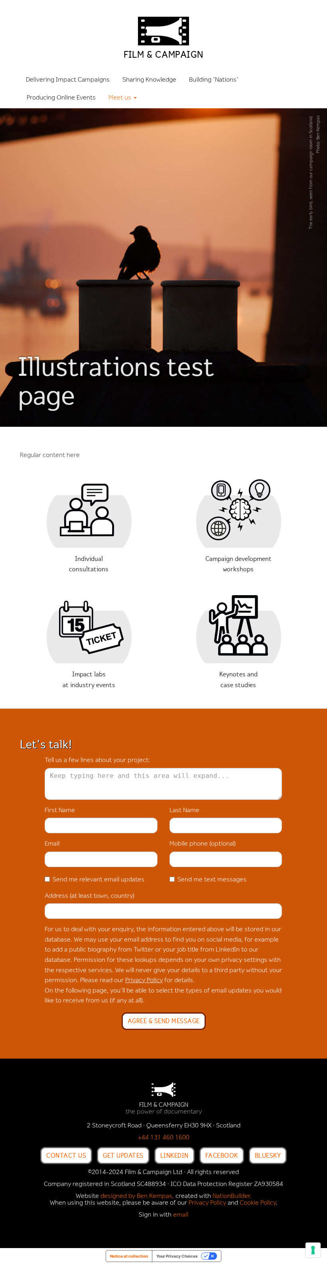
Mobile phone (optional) (202, 844)
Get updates (123, 1155)
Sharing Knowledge (149, 80)
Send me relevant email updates (98, 880)
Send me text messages (211, 880)
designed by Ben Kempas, (137, 1196)
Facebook (221, 1155)
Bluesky (268, 1155)
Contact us (66, 1155)
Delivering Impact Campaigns (68, 80)
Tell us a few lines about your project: (97, 760)
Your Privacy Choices (177, 1256)
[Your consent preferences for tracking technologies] (313, 1250)
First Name (60, 810)
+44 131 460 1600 (163, 1138)
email (180, 1215)
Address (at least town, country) (89, 896)
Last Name (184, 810)
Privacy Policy (144, 980)
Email (52, 844)
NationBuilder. (232, 1196)
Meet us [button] (120, 98)
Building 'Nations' (213, 80)
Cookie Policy (258, 1203)
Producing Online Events (61, 98)
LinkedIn (174, 1155)
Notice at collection (129, 1256)
